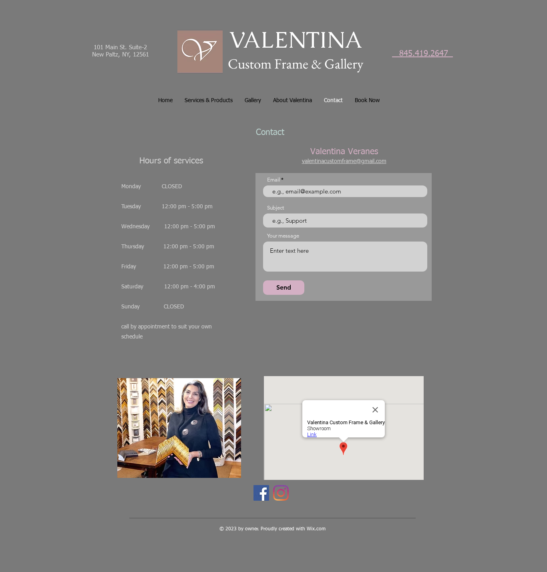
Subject (275, 207)
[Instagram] (281, 493)
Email (273, 179)
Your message (283, 235)
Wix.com (316, 529)
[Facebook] (261, 493)
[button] (209, 100)
